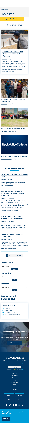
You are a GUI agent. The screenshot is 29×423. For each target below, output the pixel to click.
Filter (14, 279)
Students (3, 179)
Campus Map (14, 373)
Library (14, 384)
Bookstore (14, 387)
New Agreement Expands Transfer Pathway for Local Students (12, 193)
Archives (5, 284)
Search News (7, 263)
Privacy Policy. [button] (7, 413)
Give (19, 399)
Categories (6, 273)
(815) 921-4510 (8, 311)
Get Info (19, 395)
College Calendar (14, 343)
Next (20, 255)
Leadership (14, 375)
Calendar (14, 378)
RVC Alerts (14, 389)
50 (17, 255)
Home (2, 9)
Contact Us (18, 363)
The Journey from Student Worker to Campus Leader (12, 217)
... (14, 255)
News (14, 380)
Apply (9, 395)
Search (14, 269)
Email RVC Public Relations (11, 312)
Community (4, 104)
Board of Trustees (6, 159)
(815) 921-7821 (9, 363)
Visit (9, 399)
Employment (14, 382)
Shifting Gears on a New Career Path (14, 176)
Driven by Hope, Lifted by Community (12, 236)
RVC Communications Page (12, 314)
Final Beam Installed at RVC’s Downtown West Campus (12, 54)
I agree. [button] (6, 418)
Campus (4, 59)
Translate (19, 369)
